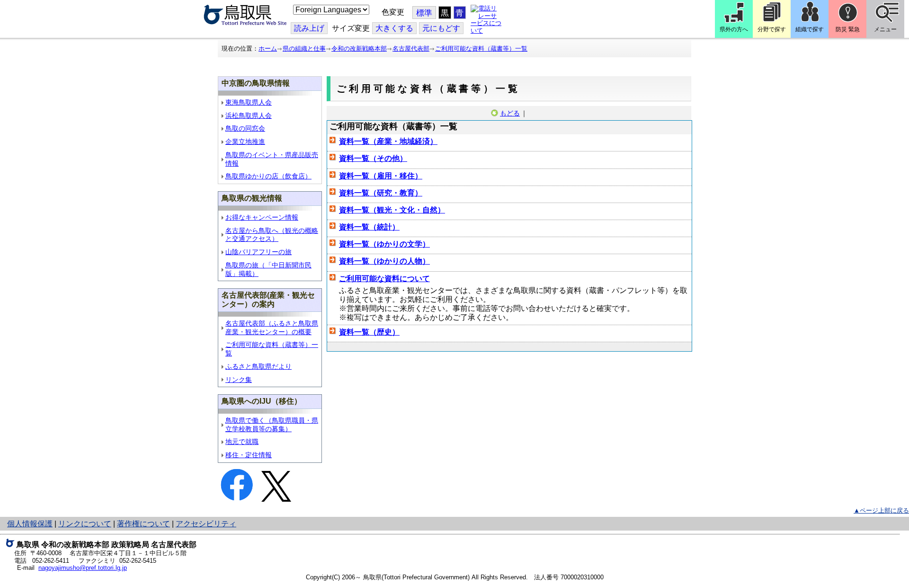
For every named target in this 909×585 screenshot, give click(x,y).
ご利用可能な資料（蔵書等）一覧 (481, 48)
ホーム (267, 48)
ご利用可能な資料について (384, 279)
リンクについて (84, 524)
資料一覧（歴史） (369, 332)
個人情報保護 (30, 524)
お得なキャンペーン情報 (261, 217)
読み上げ (309, 28)
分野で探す (772, 29)
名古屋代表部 (410, 48)
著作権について (143, 524)
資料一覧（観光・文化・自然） (392, 210)
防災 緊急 (848, 29)
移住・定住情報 (248, 455)
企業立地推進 (245, 141)
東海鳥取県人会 (248, 102)
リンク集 (238, 379)
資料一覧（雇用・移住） (380, 176)
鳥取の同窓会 (245, 128)
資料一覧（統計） (369, 227)
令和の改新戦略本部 (359, 48)
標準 (424, 13)
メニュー (885, 29)
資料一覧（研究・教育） (380, 193)
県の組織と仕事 (304, 48)
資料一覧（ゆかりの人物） (384, 261)
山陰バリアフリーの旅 (258, 252)
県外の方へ (734, 29)
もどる (510, 113)
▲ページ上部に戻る (881, 510)
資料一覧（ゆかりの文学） (384, 244)
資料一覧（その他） (373, 158)
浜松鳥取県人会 (248, 115)
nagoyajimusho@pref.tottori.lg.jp (82, 567)
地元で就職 (241, 441)
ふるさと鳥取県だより (258, 366)
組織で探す (809, 29)
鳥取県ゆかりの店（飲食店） (268, 176)
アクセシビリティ (206, 524)
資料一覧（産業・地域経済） (388, 141)
